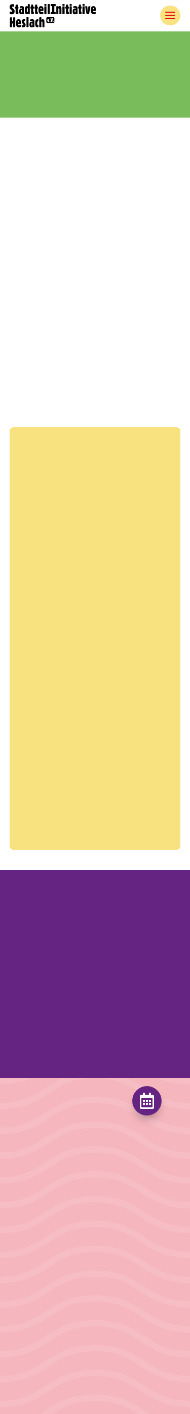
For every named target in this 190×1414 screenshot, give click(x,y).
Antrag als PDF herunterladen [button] (73, 329)
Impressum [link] (31, 1332)
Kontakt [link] (25, 1239)
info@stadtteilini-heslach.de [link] (106, 398)
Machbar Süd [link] (35, 1187)
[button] (95, 1025)
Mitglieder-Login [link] (42, 1256)
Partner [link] (23, 1222)
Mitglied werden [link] (129, 1217)
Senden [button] (122, 819)
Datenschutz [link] (34, 1350)
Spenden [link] (115, 1263)
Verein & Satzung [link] (41, 1204)
